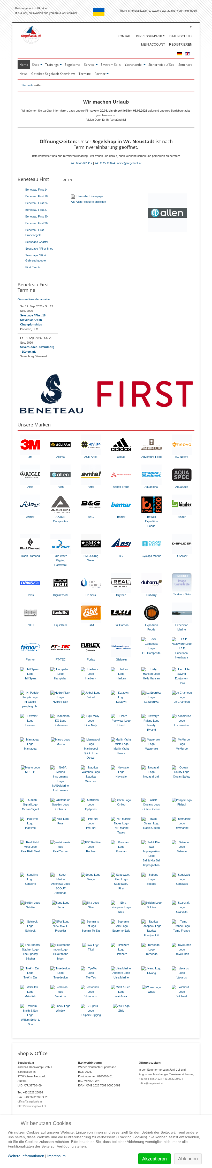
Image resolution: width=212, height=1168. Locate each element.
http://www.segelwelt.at (32, 1106)
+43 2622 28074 (105, 163)
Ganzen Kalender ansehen (34, 299)
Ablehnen (188, 1158)
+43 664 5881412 (81, 163)
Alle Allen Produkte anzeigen (88, 201)
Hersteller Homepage (90, 196)
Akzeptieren (154, 1158)
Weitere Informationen (26, 1156)
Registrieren (180, 44)
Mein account (153, 44)
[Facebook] (191, 27)
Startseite (27, 85)
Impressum (56, 1156)
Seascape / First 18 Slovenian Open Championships (33, 320)
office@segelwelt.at (129, 163)
